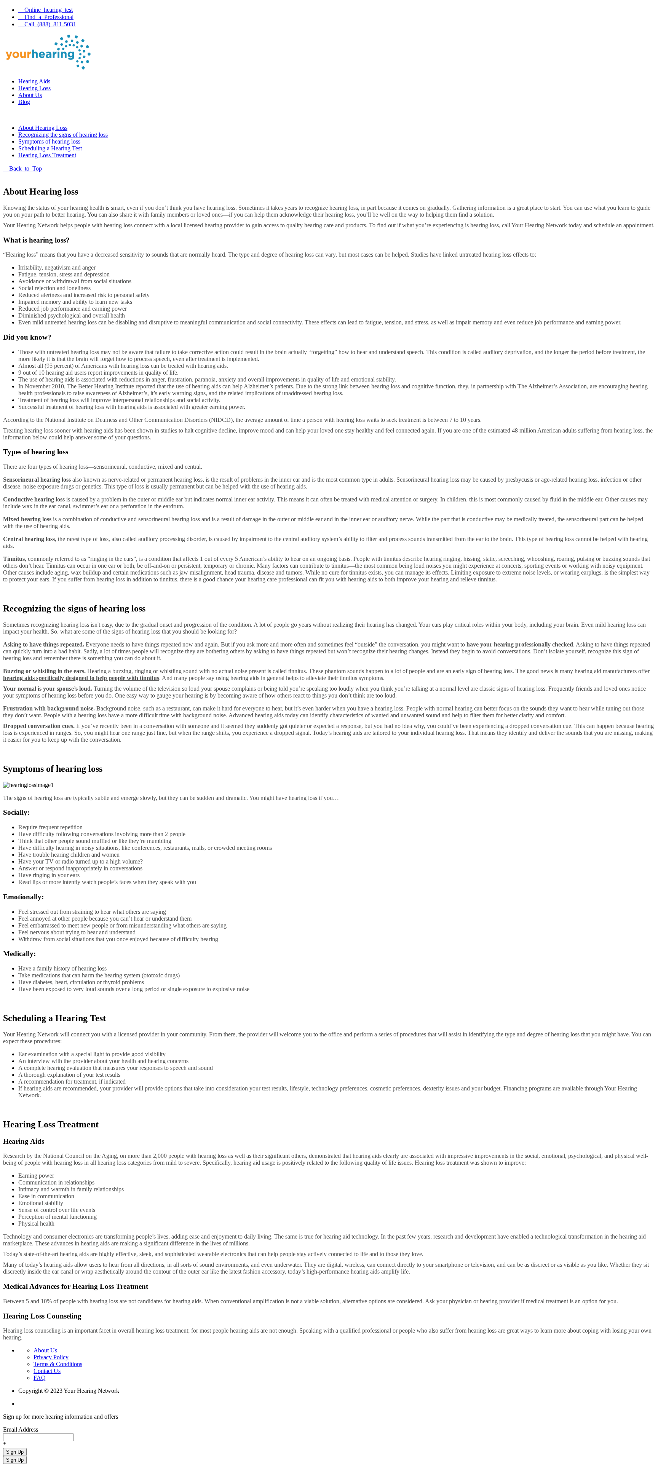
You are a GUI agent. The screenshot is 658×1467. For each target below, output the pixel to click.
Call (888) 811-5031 (50, 24)
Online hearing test (48, 9)
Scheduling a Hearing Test (50, 148)
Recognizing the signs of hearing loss (63, 134)
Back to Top (25, 168)
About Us (30, 95)
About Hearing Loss (42, 128)
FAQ (40, 1377)
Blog (24, 102)
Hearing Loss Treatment (47, 155)
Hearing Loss (34, 88)
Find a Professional (48, 16)
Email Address (20, 1429)
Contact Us (47, 1371)
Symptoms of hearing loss (49, 141)
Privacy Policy (51, 1357)
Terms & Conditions (58, 1364)
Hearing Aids (34, 81)
